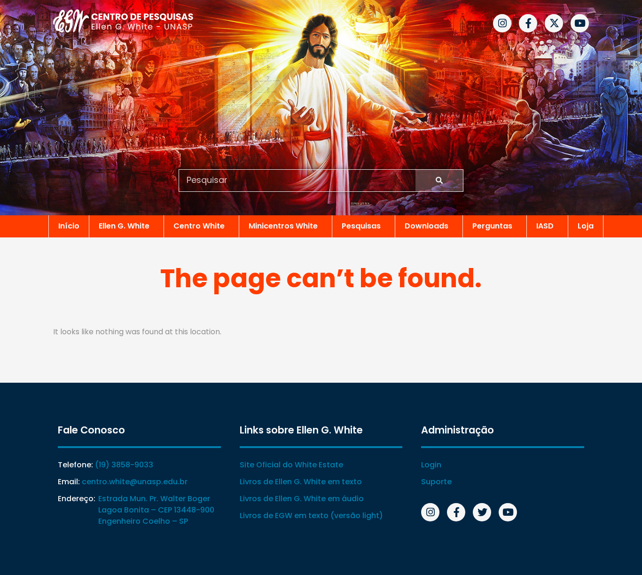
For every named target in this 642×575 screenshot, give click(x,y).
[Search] (439, 180)
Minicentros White (283, 226)
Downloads (426, 226)
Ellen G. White (124, 226)
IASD (545, 226)
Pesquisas (361, 226)
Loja (586, 226)
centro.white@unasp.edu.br (135, 481)
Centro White (199, 226)
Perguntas (492, 226)
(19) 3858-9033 (124, 464)
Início (68, 226)
